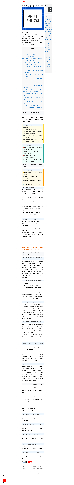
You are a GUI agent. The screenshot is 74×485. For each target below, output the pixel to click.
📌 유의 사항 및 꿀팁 (29, 56)
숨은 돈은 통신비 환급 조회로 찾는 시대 (33, 89)
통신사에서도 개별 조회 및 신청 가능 (32, 64)
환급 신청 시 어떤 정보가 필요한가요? (32, 105)
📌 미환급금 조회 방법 (29, 54)
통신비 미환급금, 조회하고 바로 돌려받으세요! (32, 58)
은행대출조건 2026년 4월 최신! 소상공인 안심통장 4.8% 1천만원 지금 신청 (48, 68)
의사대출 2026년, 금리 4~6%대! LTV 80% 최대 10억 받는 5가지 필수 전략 (48, 35)
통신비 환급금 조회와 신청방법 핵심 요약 (31, 91)
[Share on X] (3, 478)
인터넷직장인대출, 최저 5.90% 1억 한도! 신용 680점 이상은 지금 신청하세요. (48, 57)
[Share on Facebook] (3, 476)
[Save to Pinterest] (4, 480)
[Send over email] (3, 482)
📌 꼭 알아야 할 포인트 (29, 60)
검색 (46, 5)
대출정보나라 (28, 1)
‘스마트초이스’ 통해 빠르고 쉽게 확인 (32, 62)
